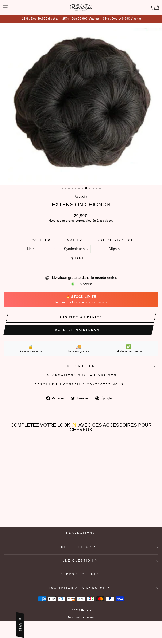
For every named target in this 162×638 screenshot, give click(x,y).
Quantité (81, 258)
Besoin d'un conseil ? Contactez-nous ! (81, 384)
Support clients (80, 574)
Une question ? (79, 560)
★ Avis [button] (20, 625)
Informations (80, 533)
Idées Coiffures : (80, 547)
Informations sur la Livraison (81, 375)
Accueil (80, 196)
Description (81, 366)
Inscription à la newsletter (80, 587)
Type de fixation (114, 240)
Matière (76, 240)
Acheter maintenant (78, 330)
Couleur (41, 240)
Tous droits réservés (81, 617)
